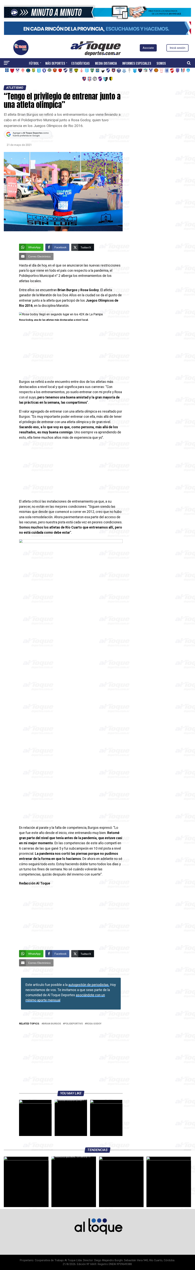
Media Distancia (106, 63)
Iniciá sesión (177, 48)
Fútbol (34, 63)
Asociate (148, 48)
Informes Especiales (136, 63)
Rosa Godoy (93, 1024)
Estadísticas (80, 63)
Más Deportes (55, 63)
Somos (161, 63)
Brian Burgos (52, 1024)
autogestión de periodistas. (88, 985)
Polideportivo (73, 1024)
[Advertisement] (70, 351)
